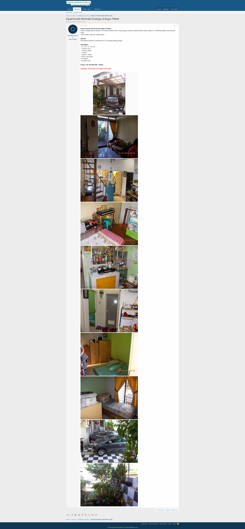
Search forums (78, 12)
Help (169, 524)
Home (69, 9)
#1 (177, 25)
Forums (77, 9)
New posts (69, 12)
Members (97, 9)
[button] (91, 9)
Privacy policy (163, 524)
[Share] (174, 25)
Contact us (144, 524)
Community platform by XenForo (122, 527)
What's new (86, 9)
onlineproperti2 (71, 22)
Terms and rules (153, 524)
